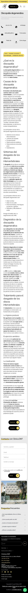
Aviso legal (4, 579)
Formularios (23, 33)
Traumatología (7, 55)
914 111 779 (9, 25)
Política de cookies (6, 574)
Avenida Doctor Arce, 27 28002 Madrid (10, 556)
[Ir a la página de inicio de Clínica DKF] (4, 6)
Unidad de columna (18, 55)
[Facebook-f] (2, 572)
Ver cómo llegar (5, 560)
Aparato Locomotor (14, 53)
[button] (24, 6)
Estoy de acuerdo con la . (13, 471)
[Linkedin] (8, 572)
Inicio (6, 53)
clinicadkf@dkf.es (9, 33)
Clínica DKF (8, 400)
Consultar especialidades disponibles (12, 567)
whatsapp (22, 25)
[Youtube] (11, 572)
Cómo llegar (23, 40)
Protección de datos (6, 576)
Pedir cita (8, 40)
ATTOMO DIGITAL (17, 589)
